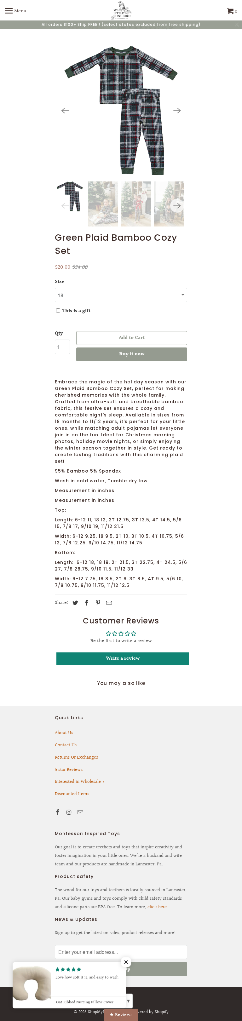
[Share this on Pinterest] (97, 603)
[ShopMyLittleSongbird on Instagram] (69, 812)
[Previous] (65, 111)
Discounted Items (72, 794)
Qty (59, 333)
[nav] (15, 11)
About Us (64, 733)
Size (59, 282)
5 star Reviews (69, 769)
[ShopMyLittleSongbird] (121, 11)
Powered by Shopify (150, 1012)
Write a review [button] (123, 659)
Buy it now (131, 354)
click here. (157, 907)
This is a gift (75, 311)
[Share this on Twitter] (74, 603)
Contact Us (66, 745)
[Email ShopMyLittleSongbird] (81, 812)
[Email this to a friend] (108, 603)
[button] (126, 962)
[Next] (177, 111)
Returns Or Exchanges (76, 757)
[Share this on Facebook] (86, 603)
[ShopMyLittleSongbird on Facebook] (58, 812)
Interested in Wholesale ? (80, 781)
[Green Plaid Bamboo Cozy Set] (121, 110)
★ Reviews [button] (121, 1015)
